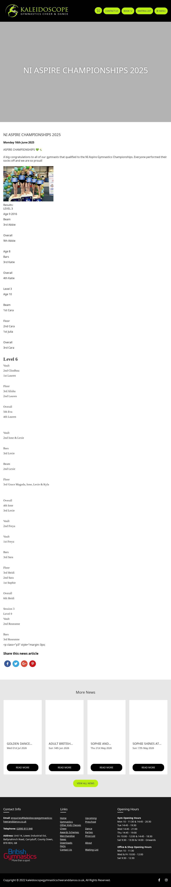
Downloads (66, 842)
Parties (89, 832)
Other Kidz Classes (70, 825)
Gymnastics (66, 821)
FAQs (63, 846)
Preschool (90, 821)
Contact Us (111, 10)
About (88, 842)
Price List (90, 836)
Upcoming (91, 818)
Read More (22, 767)
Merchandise (67, 836)
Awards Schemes (69, 832)
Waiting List (144, 10)
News (63, 839)
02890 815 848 (25, 828)
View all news (85, 783)
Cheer (63, 828)
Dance (88, 828)
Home (63, 818)
